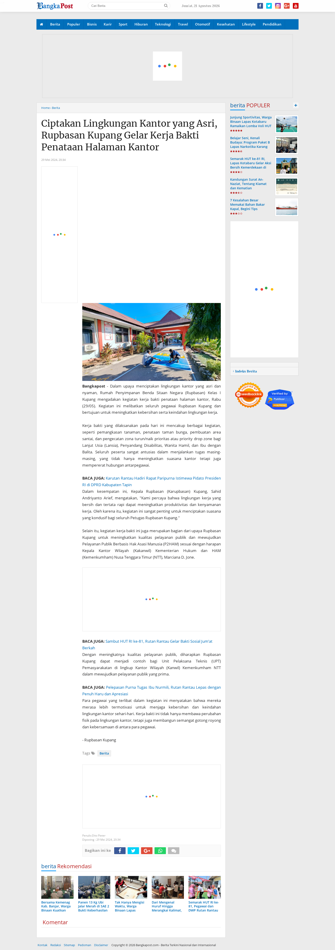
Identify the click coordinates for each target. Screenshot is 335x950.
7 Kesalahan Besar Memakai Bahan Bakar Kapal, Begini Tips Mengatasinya (247, 207)
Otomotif (202, 24)
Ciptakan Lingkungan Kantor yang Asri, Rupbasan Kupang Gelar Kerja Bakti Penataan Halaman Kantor (129, 135)
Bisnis (92, 24)
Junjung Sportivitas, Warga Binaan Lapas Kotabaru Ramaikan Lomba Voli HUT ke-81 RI (251, 124)
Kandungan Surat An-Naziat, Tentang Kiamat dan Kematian (248, 183)
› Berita (55, 108)
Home (45, 108)
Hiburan (141, 24)
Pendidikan (272, 24)
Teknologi (163, 24)
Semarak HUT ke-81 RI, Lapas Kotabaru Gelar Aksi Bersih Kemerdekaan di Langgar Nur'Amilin (250, 165)
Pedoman (84, 945)
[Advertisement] (167, 66)
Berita (55, 24)
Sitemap (69, 945)
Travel (183, 24)
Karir (108, 24)
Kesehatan (226, 24)
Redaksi (55, 945)
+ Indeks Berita (245, 371)
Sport (123, 24)
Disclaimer (101, 945)
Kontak (42, 945)
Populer (73, 24)
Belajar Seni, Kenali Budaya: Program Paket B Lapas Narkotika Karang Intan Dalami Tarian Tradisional (250, 147)
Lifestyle (249, 24)
